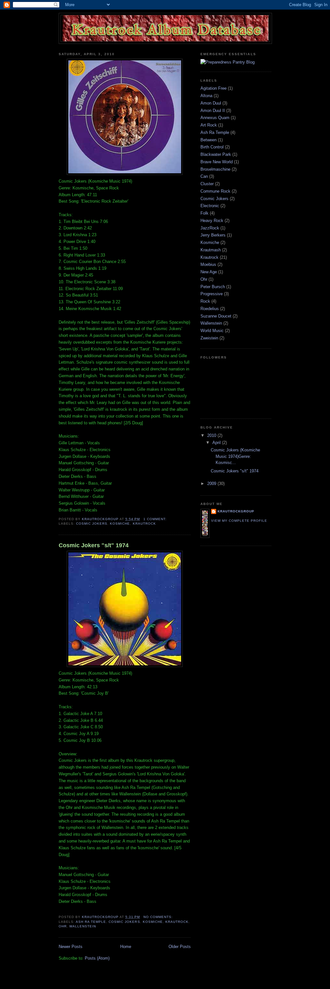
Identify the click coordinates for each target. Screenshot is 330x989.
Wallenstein (82, 926)
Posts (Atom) (97, 958)
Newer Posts (70, 946)
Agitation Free (213, 88)
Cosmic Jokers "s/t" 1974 (94, 545)
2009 (212, 483)
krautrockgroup (236, 511)
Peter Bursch (212, 286)
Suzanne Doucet (215, 316)
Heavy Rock (211, 220)
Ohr (63, 926)
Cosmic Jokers (91, 523)
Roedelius (209, 308)
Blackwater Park (215, 154)
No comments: (158, 917)
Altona (206, 95)
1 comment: (155, 519)
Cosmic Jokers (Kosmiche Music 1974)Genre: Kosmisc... (235, 456)
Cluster (207, 183)
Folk (204, 213)
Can (204, 176)
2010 (212, 435)
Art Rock (208, 125)
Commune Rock (215, 191)
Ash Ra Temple (91, 921)
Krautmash (210, 249)
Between (208, 139)
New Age (208, 271)
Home (125, 946)
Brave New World (216, 161)
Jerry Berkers (213, 235)
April (217, 442)
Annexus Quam (214, 117)
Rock (205, 301)
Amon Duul (210, 103)
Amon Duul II (212, 110)
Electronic (209, 205)
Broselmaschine (215, 169)
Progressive (211, 293)
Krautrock (144, 523)
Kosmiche (120, 523)
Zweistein (209, 338)
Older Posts (180, 946)
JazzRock (209, 228)
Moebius (208, 264)
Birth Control (212, 147)
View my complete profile (239, 520)
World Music (212, 330)
